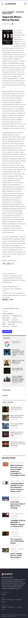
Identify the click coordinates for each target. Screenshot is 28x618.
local (3, 322)
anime (12, 481)
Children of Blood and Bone (17, 513)
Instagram (11, 607)
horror (15, 317)
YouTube (19, 607)
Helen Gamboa (6, 317)
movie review (11, 324)
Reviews (3, 599)
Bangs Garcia (20, 12)
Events (3, 602)
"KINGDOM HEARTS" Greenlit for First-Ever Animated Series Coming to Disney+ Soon (17, 487)
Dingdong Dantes (7, 13)
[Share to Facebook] (3, 24)
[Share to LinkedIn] (10, 24)
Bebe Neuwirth (14, 532)
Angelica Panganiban (8, 12)
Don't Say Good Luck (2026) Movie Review (16, 408)
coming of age (14, 534)
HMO (21, 463)
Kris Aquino (15, 320)
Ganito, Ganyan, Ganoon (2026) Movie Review (17, 416)
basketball (13, 497)
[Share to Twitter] (5, 24)
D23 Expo (18, 481)
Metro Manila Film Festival (14, 322)
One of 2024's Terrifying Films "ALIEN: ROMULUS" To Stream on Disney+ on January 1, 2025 (18, 352)
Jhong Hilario (5, 320)
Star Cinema (5, 326)
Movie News (10, 599)
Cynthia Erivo (14, 518)
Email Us (3, 594)
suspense (14, 326)
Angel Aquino (21, 548)
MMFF (3, 324)
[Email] (12, 24)
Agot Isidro (13, 548)
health (17, 463)
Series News (18, 599)
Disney (22, 481)
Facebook (4, 607)
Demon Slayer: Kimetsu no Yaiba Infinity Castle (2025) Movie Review (17, 443)
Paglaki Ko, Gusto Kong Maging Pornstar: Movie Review (18, 362)
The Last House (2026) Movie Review (16, 424)
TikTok (3, 609)
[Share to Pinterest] (7, 24)
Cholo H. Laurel (14, 551)
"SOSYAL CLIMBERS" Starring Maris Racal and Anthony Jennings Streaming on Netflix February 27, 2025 (18, 379)
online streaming (15, 499)
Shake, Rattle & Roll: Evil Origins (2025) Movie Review (16, 434)
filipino (12, 463)
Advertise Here (16, 342)
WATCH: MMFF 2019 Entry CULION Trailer (17, 369)
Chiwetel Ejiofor (14, 516)
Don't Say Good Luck (16, 536)
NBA (19, 497)
